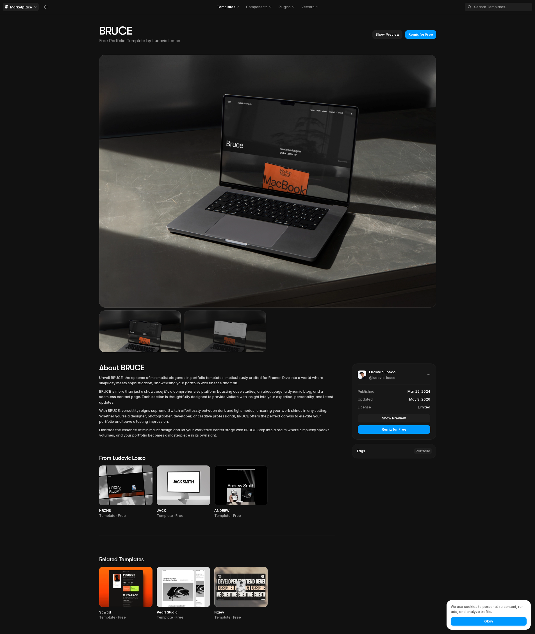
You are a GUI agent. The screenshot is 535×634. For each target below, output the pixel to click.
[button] (387, 34)
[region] (267, 181)
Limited (424, 407)
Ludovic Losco (166, 40)
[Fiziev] (241, 593)
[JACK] (183, 492)
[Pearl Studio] (183, 593)
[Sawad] (125, 593)
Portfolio (423, 451)
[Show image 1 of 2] (140, 331)
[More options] (428, 374)
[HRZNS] (125, 492)
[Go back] (46, 7)
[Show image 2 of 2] (225, 331)
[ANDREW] (241, 492)
